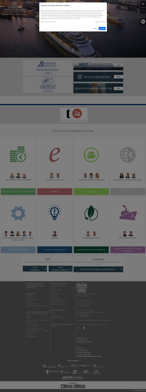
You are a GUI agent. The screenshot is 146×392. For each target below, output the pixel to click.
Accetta (102, 28)
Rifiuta (95, 28)
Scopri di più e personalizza (48, 21)
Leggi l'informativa (100, 21)
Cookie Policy (77, 18)
